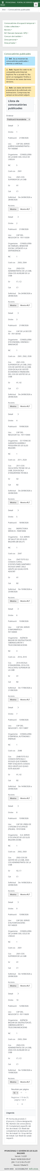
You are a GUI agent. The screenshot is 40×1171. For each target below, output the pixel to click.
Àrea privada (9, 43)
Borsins (7, 30)
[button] (18, 125)
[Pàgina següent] (18, 1104)
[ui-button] (36, 4)
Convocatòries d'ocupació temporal (19, 23)
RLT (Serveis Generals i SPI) (15, 33)
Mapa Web (8, 1169)
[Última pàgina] (22, 1104)
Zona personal (10, 39)
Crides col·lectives (11, 26)
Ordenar (9, 115)
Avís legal (33, 1169)
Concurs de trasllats (12, 36)
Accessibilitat (21, 1169)
